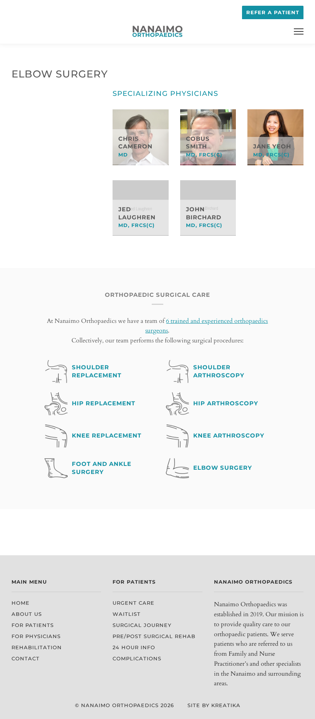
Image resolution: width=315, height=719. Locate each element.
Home (21, 603)
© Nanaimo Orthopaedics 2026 (124, 705)
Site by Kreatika (213, 705)
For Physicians (36, 636)
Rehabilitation (37, 647)
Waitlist (127, 614)
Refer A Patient (272, 12)
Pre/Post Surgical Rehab (154, 636)
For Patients (33, 625)
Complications (137, 658)
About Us (27, 614)
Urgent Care (133, 603)
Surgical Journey (142, 625)
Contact (26, 658)
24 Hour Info (134, 647)
